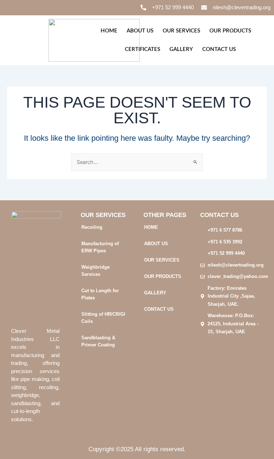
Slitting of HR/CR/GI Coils (103, 317)
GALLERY (181, 49)
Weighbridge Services (95, 270)
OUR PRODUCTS (230, 30)
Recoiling (91, 227)
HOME (109, 30)
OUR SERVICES (181, 30)
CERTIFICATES (142, 49)
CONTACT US (219, 49)
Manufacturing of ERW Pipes (100, 247)
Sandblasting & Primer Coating (98, 341)
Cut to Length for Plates (100, 294)
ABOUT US (140, 30)
